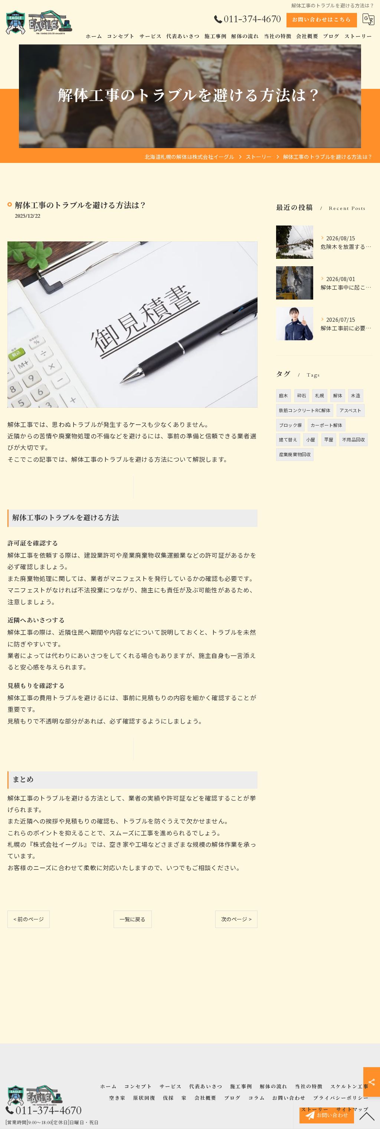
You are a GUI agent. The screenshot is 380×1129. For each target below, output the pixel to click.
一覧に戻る (132, 919)
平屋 (328, 439)
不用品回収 (353, 439)
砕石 (301, 395)
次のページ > (236, 919)
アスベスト (351, 410)
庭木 (283, 395)
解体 (337, 395)
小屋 (310, 439)
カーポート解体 (326, 425)
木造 (355, 395)
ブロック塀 (290, 425)
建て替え (288, 439)
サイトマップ (352, 1109)
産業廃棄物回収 (295, 454)
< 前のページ (28, 919)
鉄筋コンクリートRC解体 (304, 410)
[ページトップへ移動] (367, 1115)
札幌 (319, 395)
